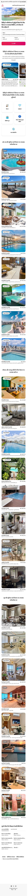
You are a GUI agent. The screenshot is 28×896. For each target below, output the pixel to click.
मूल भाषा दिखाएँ (23, 1)
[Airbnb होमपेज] (3, 5)
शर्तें (15, 889)
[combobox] (13, 34)
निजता (12, 889)
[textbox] (7, 39)
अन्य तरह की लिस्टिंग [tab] (5, 829)
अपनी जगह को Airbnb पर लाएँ (18, 5)
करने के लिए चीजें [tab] (14, 829)
